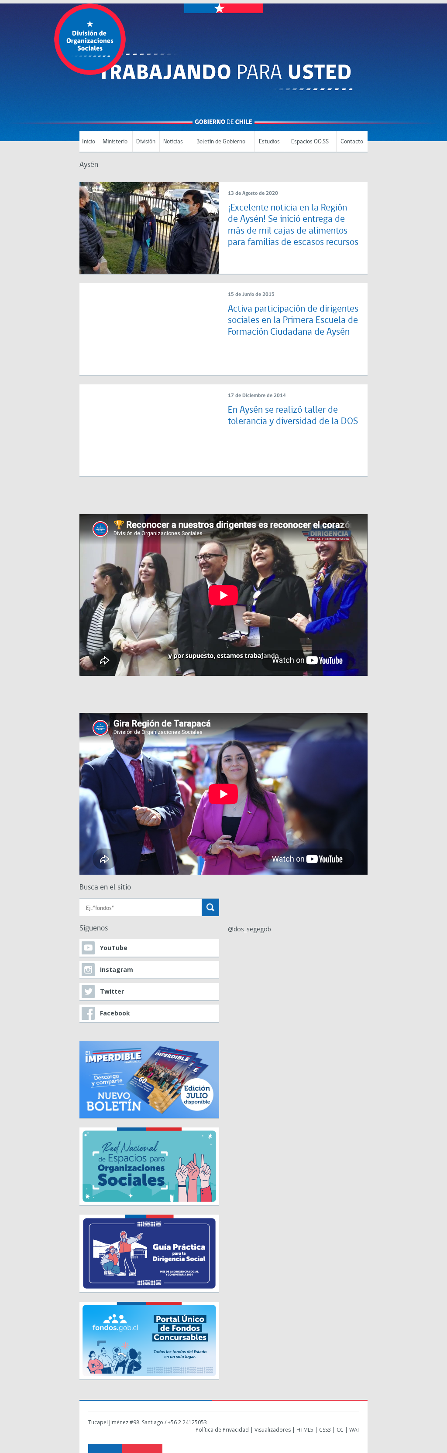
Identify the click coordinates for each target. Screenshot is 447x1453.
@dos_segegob (249, 929)
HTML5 (304, 1429)
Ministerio (115, 142)
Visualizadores (272, 1429)
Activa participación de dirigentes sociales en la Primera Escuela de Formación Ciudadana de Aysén (293, 320)
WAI (354, 1429)
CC (340, 1429)
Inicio (88, 142)
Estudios (269, 142)
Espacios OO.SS (310, 142)
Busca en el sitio (105, 887)
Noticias (173, 142)
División (145, 142)
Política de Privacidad (222, 1429)
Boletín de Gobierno (220, 142)
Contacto (351, 142)
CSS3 (325, 1429)
